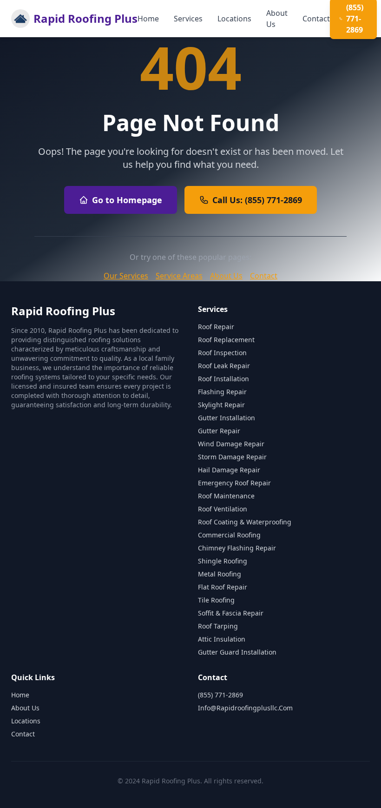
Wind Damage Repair (231, 443)
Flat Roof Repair (222, 587)
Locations (234, 18)
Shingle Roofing (222, 560)
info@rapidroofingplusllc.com (245, 707)
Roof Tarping (218, 626)
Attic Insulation (221, 639)
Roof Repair (216, 326)
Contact (316, 18)
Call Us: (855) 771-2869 (257, 199)
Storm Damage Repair (232, 456)
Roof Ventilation (222, 508)
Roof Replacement (226, 339)
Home (148, 18)
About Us (277, 18)
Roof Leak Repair (224, 365)
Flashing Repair (222, 391)
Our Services (126, 276)
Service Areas (179, 276)
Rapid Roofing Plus (85, 18)
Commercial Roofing (229, 534)
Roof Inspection (222, 352)
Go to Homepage (127, 199)
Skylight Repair (221, 404)
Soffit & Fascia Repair (230, 613)
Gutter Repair (219, 430)
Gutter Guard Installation (237, 652)
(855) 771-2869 (220, 694)
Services (188, 18)
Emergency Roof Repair (234, 482)
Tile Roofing (216, 600)
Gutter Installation (226, 417)
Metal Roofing (219, 574)
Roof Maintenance (226, 495)
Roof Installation (223, 378)
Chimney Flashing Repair (237, 547)
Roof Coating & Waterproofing (244, 521)
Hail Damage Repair (229, 469)
